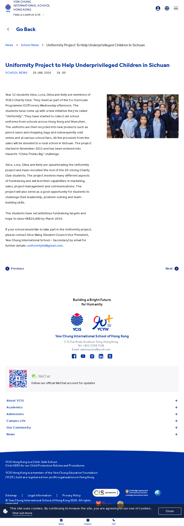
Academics (15, 407)
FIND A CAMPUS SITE (27, 14)
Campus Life (16, 421)
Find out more (22, 513)
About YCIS (15, 400)
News (11, 434)
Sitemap (11, 495)
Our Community (19, 427)
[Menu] (176, 8)
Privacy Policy (71, 495)
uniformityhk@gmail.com (45, 246)
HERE (16, 465)
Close (170, 511)
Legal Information (40, 495)
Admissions (15, 414)
